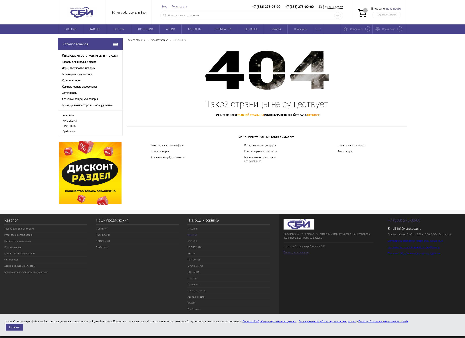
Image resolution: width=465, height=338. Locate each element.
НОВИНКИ (68, 115)
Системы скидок (196, 290)
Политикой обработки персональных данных (269, 321)
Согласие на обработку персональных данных (415, 240)
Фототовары (345, 151)
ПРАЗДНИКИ (69, 126)
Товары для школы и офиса (167, 145)
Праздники (300, 29)
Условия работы (196, 296)
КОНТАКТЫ (194, 29)
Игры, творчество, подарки (260, 145)
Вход (164, 6)
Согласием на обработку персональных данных (327, 321)
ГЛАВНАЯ (70, 29)
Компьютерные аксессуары (260, 151)
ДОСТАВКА (250, 29)
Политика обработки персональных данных (414, 253)
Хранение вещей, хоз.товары (168, 157)
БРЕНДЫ (119, 29)
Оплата (191, 303)
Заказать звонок (333, 6)
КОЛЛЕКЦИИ (145, 29)
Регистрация (179, 6)
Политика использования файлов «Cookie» (413, 247)
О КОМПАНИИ (223, 29)
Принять (14, 327)
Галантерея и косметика (351, 145)
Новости (276, 29)
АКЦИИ (170, 29)
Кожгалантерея (160, 151)
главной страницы (250, 115)
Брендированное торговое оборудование (260, 159)
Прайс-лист (69, 131)
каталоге (313, 115)
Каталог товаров (75, 44)
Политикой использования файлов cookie (383, 321)
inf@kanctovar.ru (409, 228)
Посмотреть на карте (296, 252)
